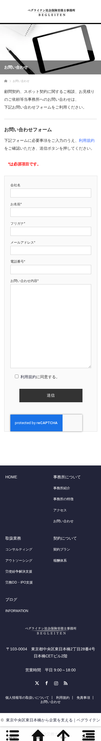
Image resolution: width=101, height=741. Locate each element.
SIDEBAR (88, 737)
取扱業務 (13, 538)
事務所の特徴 (63, 499)
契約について (65, 538)
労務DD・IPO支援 (19, 582)
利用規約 (87, 140)
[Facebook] (46, 682)
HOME (11, 477)
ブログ (11, 599)
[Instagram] (55, 682)
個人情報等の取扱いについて (27, 698)
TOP (63, 737)
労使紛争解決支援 (18, 571)
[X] (36, 682)
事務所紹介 (61, 488)
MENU (13, 737)
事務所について (67, 477)
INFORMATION (16, 611)
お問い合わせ (63, 521)
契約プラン (61, 549)
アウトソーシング (18, 561)
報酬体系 (60, 561)
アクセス (60, 510)
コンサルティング (18, 549)
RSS (65, 682)
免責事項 (83, 698)
